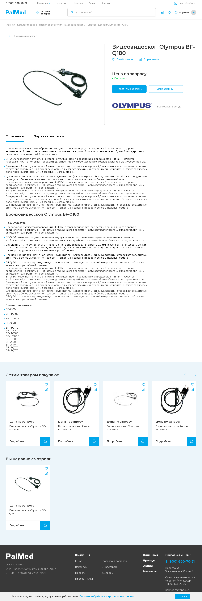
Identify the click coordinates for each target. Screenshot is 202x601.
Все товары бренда (169, 106)
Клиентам (61, 3)
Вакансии (81, 567)
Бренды (78, 3)
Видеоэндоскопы (74, 24)
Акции (92, 3)
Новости (80, 572)
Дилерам (107, 572)
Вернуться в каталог (25, 36)
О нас (78, 561)
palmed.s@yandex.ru (177, 590)
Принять (182, 596)
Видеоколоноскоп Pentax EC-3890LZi (123, 428)
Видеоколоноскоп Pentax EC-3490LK (172, 428)
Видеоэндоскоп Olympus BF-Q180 (27, 512)
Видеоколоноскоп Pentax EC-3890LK (25, 428)
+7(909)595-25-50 (175, 584)
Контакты (106, 3)
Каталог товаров (27, 24)
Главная (10, 24)
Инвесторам (109, 567)
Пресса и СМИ (84, 578)
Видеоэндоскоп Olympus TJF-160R (74, 428)
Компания (42, 3)
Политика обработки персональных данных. (107, 596)
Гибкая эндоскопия (50, 24)
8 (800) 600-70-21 (16, 3)
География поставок (114, 561)
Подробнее (16, 441)
